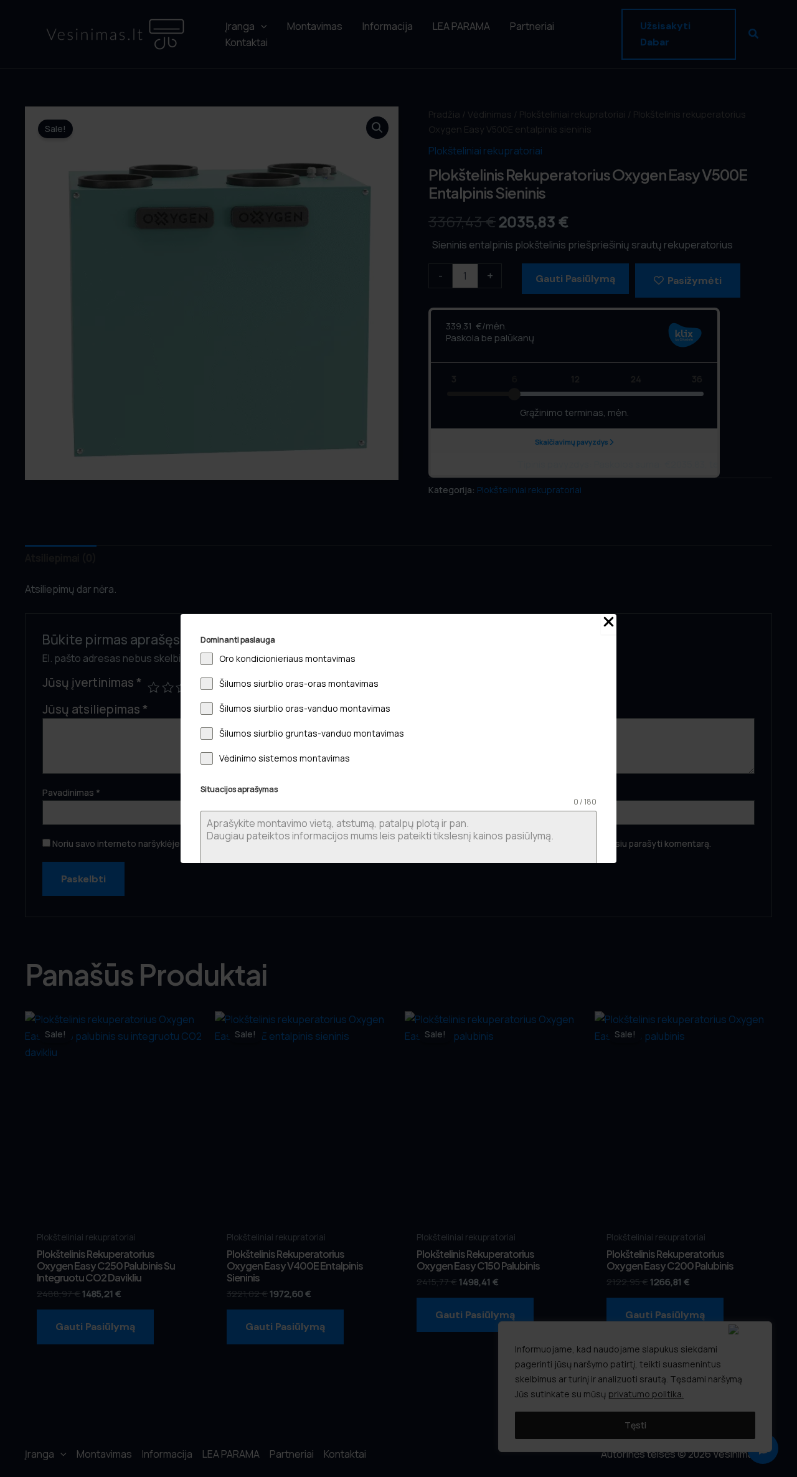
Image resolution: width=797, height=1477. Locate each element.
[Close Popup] (608, 624)
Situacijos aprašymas (239, 789)
